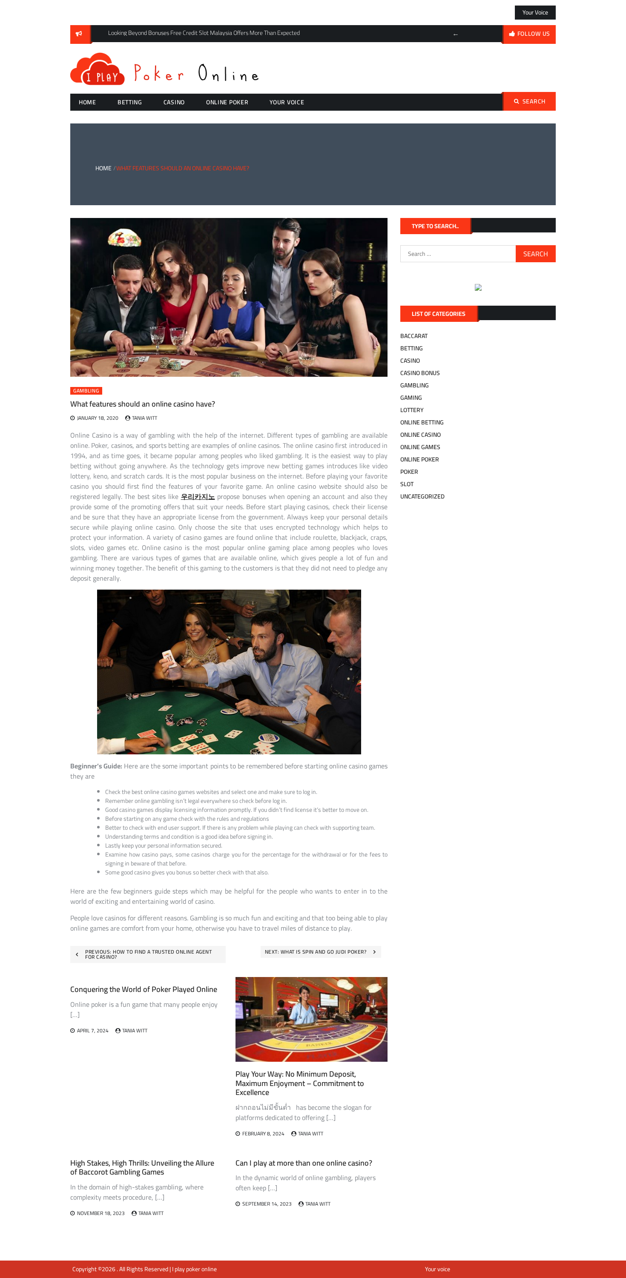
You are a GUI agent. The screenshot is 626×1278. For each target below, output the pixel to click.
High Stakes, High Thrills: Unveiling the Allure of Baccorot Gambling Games (142, 1167)
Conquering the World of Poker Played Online (143, 989)
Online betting (422, 422)
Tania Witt (144, 418)
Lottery (412, 410)
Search (534, 101)
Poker (409, 472)
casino (174, 102)
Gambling (86, 391)
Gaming (411, 398)
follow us (533, 33)
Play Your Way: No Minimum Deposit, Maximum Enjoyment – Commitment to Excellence (299, 1083)
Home (87, 102)
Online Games (420, 447)
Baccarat (414, 336)
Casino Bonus (420, 373)
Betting (130, 102)
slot (407, 484)
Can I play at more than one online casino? (303, 1163)
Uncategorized (422, 496)
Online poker (227, 102)
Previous (455, 33)
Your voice (535, 12)
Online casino (420, 435)
